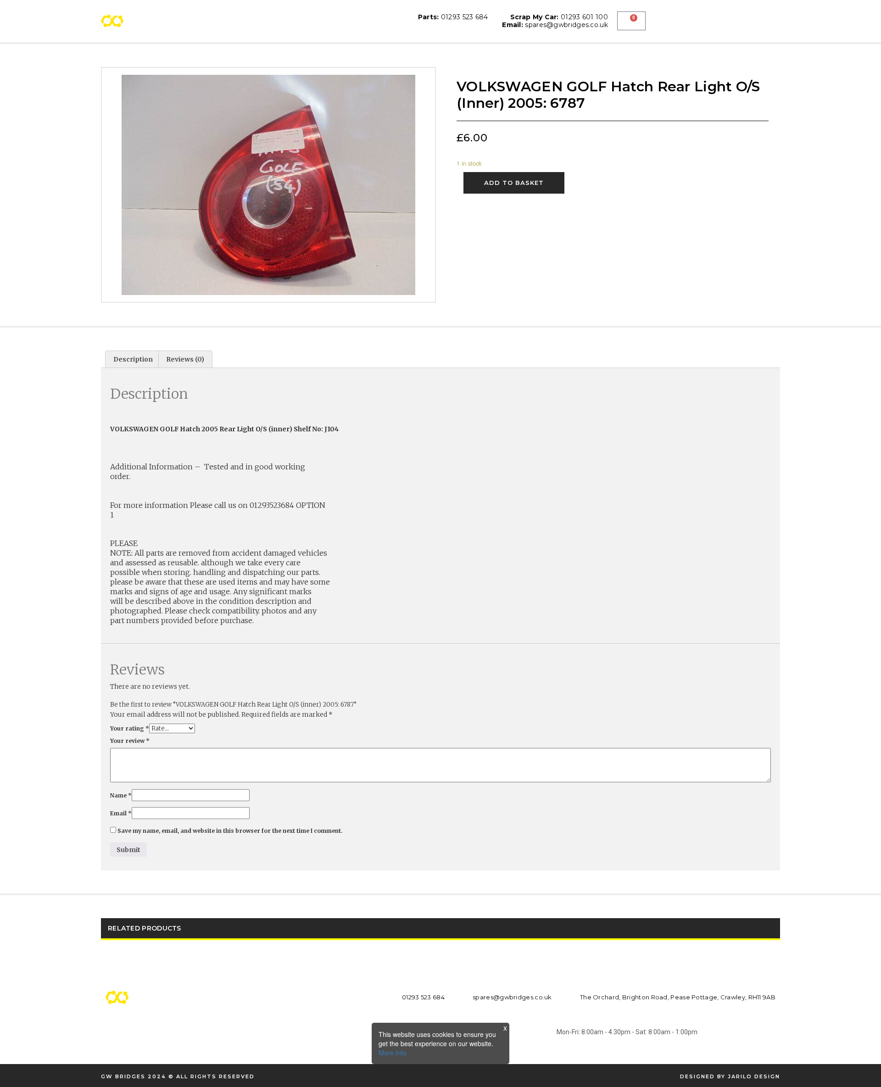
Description (133, 359)
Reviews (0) (185, 359)
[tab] (133, 359)
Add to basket (514, 182)
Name (121, 795)
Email (121, 813)
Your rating (129, 728)
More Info (393, 1052)
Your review (130, 740)
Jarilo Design (754, 1076)
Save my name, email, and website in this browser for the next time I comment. (230, 830)
